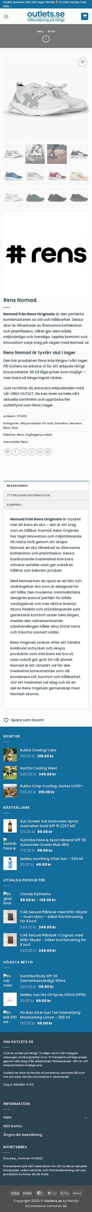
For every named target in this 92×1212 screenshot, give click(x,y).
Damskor (61, 423)
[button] (6, 16)
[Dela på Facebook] (15, 452)
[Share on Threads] (31, 452)
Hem (40, 31)
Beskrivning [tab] (17, 486)
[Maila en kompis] (39, 452)
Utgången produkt (38, 435)
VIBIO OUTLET (21, 393)
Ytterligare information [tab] (28, 495)
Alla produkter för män (37, 423)
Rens (6, 428)
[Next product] (45, 38)
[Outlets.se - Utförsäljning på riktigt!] (46, 16)
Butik (51, 31)
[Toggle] (86, 1117)
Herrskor (75, 423)
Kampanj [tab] (14, 505)
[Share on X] (23, 452)
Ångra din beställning (22, 1134)
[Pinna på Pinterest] (47, 452)
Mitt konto (12, 1126)
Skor (15, 428)
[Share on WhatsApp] (7, 452)
